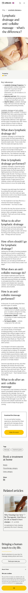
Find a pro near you (14, 561)
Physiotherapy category (10, 468)
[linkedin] (4, 480)
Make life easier (14, 432)
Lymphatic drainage (7, 110)
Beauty (5, 465)
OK (14, 588)
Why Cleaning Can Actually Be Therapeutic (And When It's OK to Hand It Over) (15, 517)
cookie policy (18, 583)
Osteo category (8, 471)
